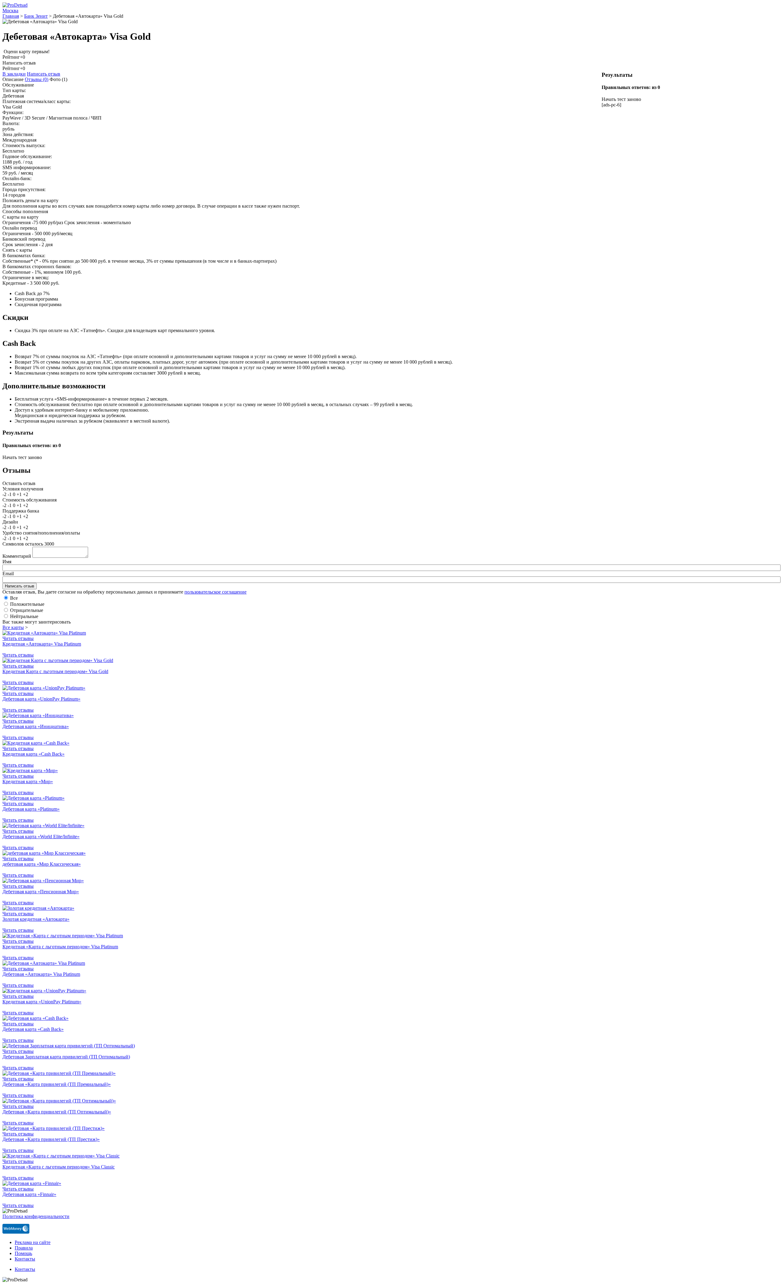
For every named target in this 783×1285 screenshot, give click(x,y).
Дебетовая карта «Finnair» (29, 1194)
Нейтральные (24, 616)
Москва (10, 10)
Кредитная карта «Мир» (27, 781)
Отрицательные (26, 610)
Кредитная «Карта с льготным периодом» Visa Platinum (60, 946)
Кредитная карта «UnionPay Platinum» (41, 1001)
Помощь (23, 1253)
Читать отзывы (18, 638)
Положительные (27, 604)
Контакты (25, 1258)
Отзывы (36, 79)
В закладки (14, 73)
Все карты (13, 627)
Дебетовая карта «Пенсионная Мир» (40, 891)
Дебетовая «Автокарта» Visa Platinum (41, 974)
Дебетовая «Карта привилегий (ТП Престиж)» (51, 1139)
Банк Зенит (36, 16)
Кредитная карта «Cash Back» (33, 754)
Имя (6, 561)
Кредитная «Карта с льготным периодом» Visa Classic (58, 1166)
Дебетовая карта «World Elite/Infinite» (41, 836)
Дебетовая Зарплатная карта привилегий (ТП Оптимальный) (66, 1056)
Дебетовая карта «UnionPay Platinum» (41, 699)
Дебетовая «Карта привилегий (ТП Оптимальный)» (56, 1111)
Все (14, 598)
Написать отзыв (43, 73)
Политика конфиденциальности (35, 1216)
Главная (10, 16)
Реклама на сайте (32, 1242)
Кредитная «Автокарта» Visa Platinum (41, 643)
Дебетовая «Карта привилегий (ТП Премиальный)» (56, 1084)
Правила (24, 1247)
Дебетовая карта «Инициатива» (35, 726)
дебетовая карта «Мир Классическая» (41, 864)
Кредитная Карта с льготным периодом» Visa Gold (55, 671)
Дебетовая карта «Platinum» (31, 809)
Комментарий (16, 556)
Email (8, 573)
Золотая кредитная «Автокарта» (35, 919)
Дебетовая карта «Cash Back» (33, 1029)
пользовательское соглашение (215, 591)
